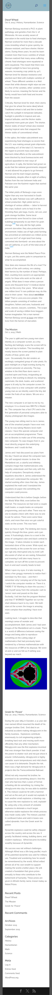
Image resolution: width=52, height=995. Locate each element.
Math (18, 332)
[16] (13, 223)
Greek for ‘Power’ (13, 712)
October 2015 (11, 925)
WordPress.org (11, 977)
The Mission (11, 329)
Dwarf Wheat (11, 20)
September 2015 (12, 929)
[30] (11, 246)
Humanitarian (30, 22)
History (20, 22)
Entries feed (10, 969)
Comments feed (12, 973)
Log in (8, 965)
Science (40, 22)
